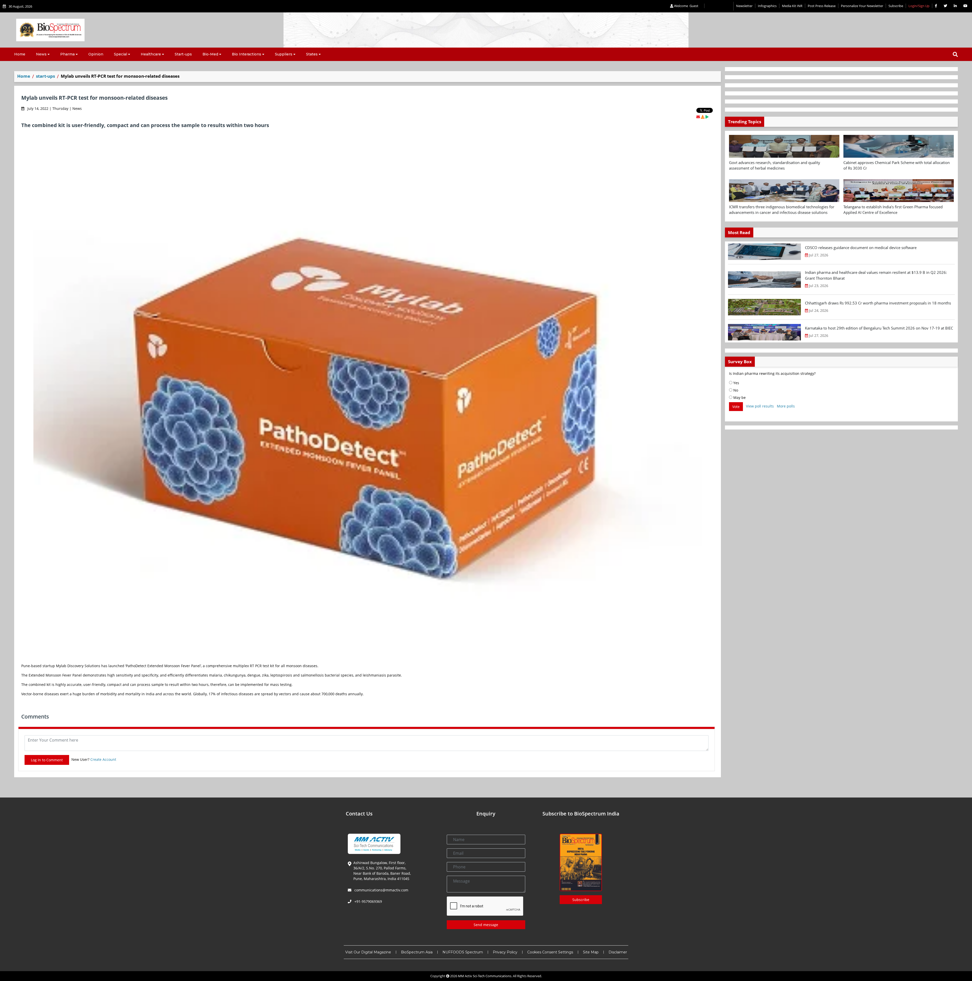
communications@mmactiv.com (380, 890)
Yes (735, 382)
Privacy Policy (505, 952)
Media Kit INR (792, 6)
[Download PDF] (702, 116)
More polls (786, 406)
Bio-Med (210, 54)
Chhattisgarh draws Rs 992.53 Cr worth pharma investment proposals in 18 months (878, 302)
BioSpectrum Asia (417, 952)
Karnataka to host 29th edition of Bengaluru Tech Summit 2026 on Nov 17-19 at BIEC (879, 328)
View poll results (760, 406)
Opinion (95, 54)
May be (739, 397)
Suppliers (283, 54)
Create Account (103, 759)
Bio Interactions (246, 54)
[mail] (698, 116)
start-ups (45, 76)
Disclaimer (618, 952)
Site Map (591, 952)
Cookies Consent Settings (550, 952)
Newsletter (744, 6)
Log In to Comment (47, 760)
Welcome (685, 6)
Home (19, 54)
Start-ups (183, 54)
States (312, 54)
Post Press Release (822, 6)
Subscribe (895, 6)
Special (120, 54)
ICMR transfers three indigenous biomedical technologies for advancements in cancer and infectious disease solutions (781, 209)
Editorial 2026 (719, 6)
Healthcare (151, 54)
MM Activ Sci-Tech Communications (484, 976)
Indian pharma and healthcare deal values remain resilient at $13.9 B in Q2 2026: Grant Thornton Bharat (876, 275)
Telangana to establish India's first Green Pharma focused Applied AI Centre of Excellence (893, 209)
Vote (736, 406)
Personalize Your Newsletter (862, 6)
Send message (486, 924)
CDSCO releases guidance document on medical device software (861, 247)
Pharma (67, 54)
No (735, 390)
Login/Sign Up (918, 6)
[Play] (706, 116)
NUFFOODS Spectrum (462, 952)
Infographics (767, 6)
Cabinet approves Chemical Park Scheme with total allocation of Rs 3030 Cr (896, 165)
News (41, 54)
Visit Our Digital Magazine (368, 952)
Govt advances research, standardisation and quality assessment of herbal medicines (774, 165)
